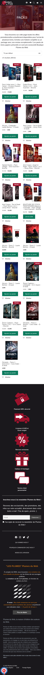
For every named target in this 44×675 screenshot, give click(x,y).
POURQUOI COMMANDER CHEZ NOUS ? (22, 547)
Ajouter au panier (10, 97)
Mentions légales (8, 667)
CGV (17, 667)
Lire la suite (29, 216)
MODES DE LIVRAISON (22, 552)
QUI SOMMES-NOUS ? (22, 542)
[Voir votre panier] (37, 2)
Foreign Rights (26, 667)
